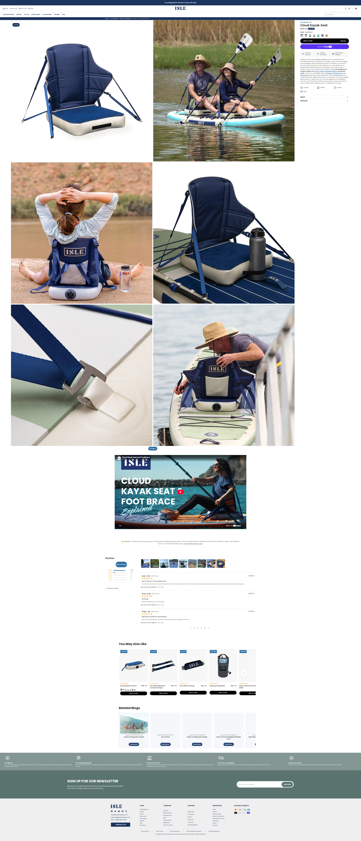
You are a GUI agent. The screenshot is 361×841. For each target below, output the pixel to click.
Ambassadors (167, 815)
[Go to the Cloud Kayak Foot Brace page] (133, 681)
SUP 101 (215, 812)
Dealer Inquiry (167, 820)
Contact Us (120, 825)
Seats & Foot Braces (125, 18)
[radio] (301, 35)
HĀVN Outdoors (167, 813)
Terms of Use (159, 831)
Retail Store (166, 822)
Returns (190, 817)
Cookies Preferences (214, 831)
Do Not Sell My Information (194, 831)
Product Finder (13, 8)
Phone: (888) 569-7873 (118, 820)
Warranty (190, 819)
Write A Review (121, 564)
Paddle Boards (8, 14)
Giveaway (191, 822)
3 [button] (197, 628)
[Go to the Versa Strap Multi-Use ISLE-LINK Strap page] (193, 681)
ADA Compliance (175, 831)
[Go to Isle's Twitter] (115, 811)
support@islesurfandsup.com (120, 817)
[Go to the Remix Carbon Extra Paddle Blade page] (253, 681)
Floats (26, 14)
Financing (215, 821)
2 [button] (194, 628)
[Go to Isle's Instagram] (126, 811)
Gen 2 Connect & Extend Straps (325, 71)
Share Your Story (168, 825)
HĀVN (6, 8)
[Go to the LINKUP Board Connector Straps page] (163, 681)
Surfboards (35, 14)
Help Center (191, 812)
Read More (134, 744)
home (107, 18)
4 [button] (201, 628)
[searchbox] (121, 588)
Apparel (57, 14)
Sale (63, 14)
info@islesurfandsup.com (119, 815)
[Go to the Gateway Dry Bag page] (223, 681)
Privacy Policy (145, 831)
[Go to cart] (349, 8)
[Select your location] (356, 8)
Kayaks (19, 14)
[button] (81, 91)
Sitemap (215, 825)
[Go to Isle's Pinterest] (122, 811)
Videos (215, 823)
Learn (31, 8)
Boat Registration (193, 825)
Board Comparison (218, 816)
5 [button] (204, 628)
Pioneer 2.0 (330, 73)
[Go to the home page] (180, 8)
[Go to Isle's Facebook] (112, 811)
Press (164, 818)
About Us (165, 810)
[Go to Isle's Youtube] (119, 811)
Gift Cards (24, 8)
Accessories (47, 14)
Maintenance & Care (218, 818)
